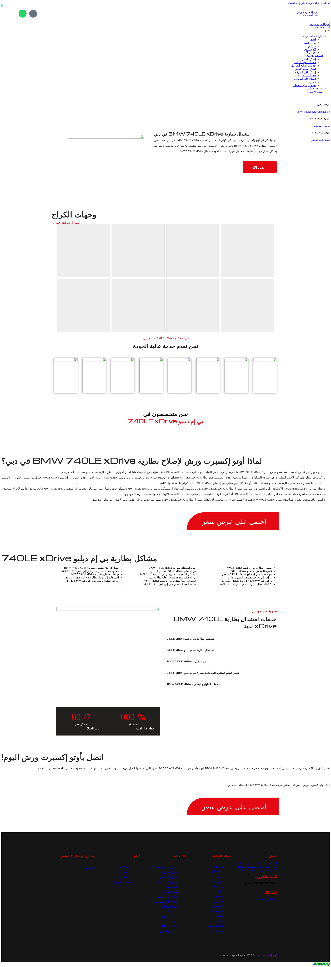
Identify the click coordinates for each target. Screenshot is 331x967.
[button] (217, 638)
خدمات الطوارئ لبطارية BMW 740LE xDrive (193, 684)
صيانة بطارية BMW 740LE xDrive (187, 661)
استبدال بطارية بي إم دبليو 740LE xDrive (190, 650)
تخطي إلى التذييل (298, 3)
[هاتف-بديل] (33, 14)
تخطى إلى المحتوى (319, 3)
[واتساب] (23, 14)
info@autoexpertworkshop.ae (313, 111)
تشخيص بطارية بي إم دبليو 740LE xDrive (190, 638)
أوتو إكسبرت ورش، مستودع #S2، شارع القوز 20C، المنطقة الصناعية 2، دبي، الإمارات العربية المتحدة (257, 867)
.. (219, 955)
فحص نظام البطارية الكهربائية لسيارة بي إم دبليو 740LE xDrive (203, 672)
